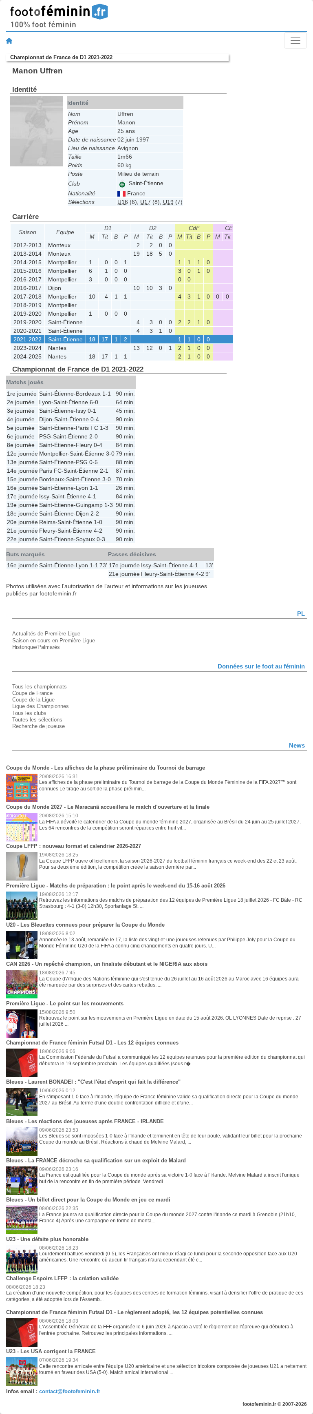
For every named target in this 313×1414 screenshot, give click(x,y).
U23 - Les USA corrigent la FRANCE (51, 1351)
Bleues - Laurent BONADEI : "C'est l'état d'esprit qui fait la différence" (93, 1082)
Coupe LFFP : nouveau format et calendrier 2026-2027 (73, 846)
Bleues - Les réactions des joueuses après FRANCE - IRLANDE (85, 1121)
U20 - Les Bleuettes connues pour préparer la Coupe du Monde (85, 925)
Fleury (84, 445)
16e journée (22, 488)
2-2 (94, 513)
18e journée (22, 513)
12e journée (22, 453)
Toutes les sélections (37, 720)
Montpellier (62, 262)
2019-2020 (27, 313)
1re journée (22, 393)
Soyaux (85, 539)
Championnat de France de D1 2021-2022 (61, 57)
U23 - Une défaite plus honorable (47, 1239)
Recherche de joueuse (38, 726)
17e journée (22, 496)
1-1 (106, 393)
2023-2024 (27, 348)
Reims (47, 522)
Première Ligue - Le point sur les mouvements (64, 1003)
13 (136, 348)
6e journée (21, 436)
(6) (127, 202)
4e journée (21, 419)
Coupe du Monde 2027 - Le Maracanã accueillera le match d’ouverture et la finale (107, 807)
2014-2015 (27, 262)
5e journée (21, 428)
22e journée (22, 539)
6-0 (94, 402)
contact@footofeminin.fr (69, 1391)
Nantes (57, 348)
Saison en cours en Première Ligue (53, 640)
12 (149, 348)
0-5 (93, 462)
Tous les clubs (29, 713)
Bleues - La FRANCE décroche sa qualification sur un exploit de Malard (96, 1160)
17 (104, 339)
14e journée (22, 470)
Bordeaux (88, 393)
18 (149, 253)
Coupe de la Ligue (33, 700)
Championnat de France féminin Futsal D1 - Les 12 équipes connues (92, 1043)
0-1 (92, 410)
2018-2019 (27, 305)
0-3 (101, 539)
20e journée (22, 522)
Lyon (45, 402)
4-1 (92, 496)
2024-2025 (27, 356)
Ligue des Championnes (40, 706)
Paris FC (87, 428)
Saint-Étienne (145, 183)
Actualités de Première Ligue (46, 634)
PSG (45, 436)
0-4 (94, 419)
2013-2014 (27, 253)
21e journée (22, 530)
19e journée (22, 505)
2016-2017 (27, 279)
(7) (173, 202)
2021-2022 (27, 339)
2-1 (104, 470)
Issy (81, 410)
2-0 (93, 436)
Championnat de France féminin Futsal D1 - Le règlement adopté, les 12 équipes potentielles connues (134, 1312)
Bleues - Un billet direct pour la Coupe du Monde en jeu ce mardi (88, 1200)
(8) (150, 202)
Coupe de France (32, 693)
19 (136, 253)
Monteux (59, 245)
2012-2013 (27, 245)
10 (136, 288)
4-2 (98, 530)
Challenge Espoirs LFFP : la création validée (62, 1278)
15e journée (22, 479)
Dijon (54, 288)
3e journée (21, 410)
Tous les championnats (39, 687)
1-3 (104, 428)
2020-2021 (27, 330)
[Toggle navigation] (295, 40)
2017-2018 (27, 296)
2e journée (21, 402)
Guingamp (89, 505)
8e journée (21, 445)
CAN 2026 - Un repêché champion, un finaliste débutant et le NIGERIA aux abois (106, 964)
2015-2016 (27, 271)
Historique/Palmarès (36, 647)
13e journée (22, 462)
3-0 (110, 453)
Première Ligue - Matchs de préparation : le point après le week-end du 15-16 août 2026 (115, 886)
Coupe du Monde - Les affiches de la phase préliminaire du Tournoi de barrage (105, 768)
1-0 (98, 522)
